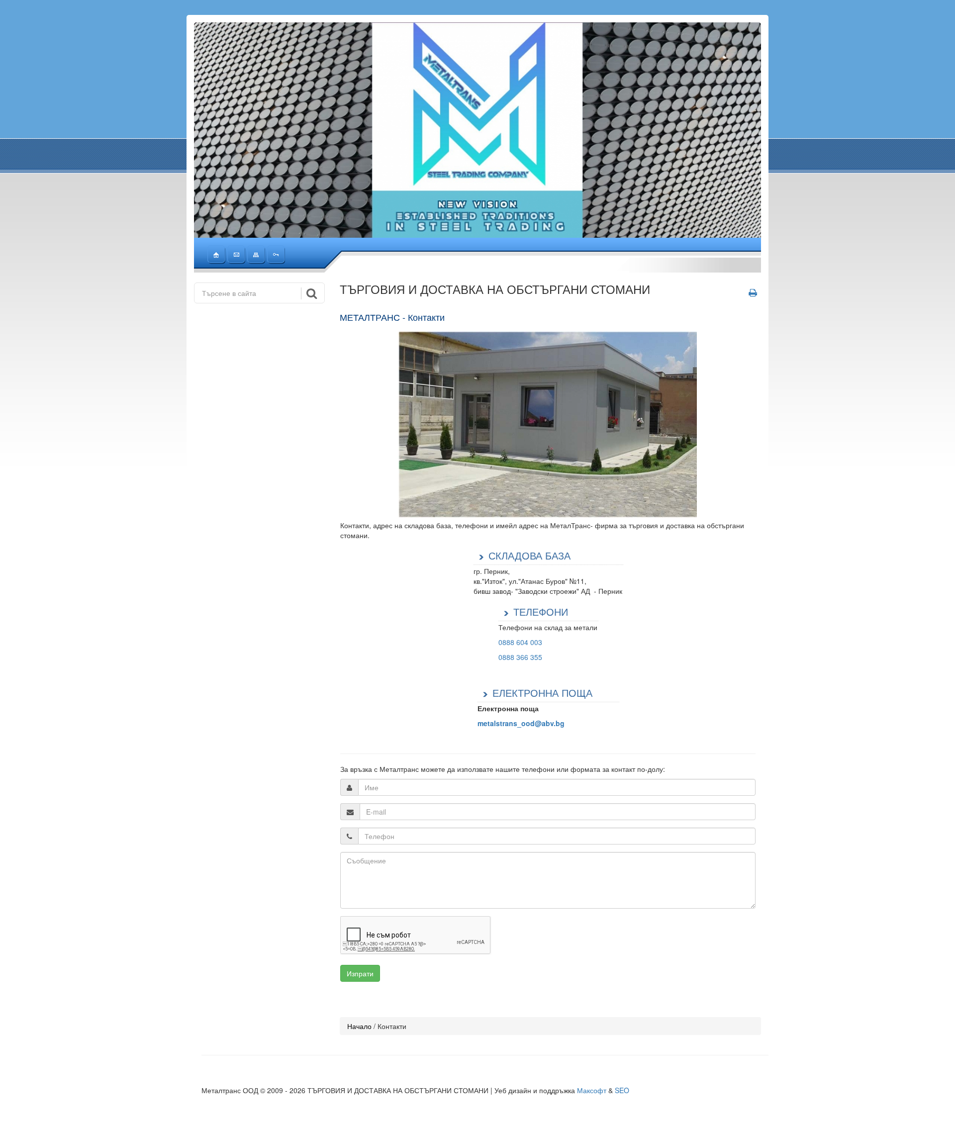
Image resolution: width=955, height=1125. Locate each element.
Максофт (591, 1090)
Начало (359, 1026)
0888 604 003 (520, 642)
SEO (622, 1090)
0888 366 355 (520, 657)
